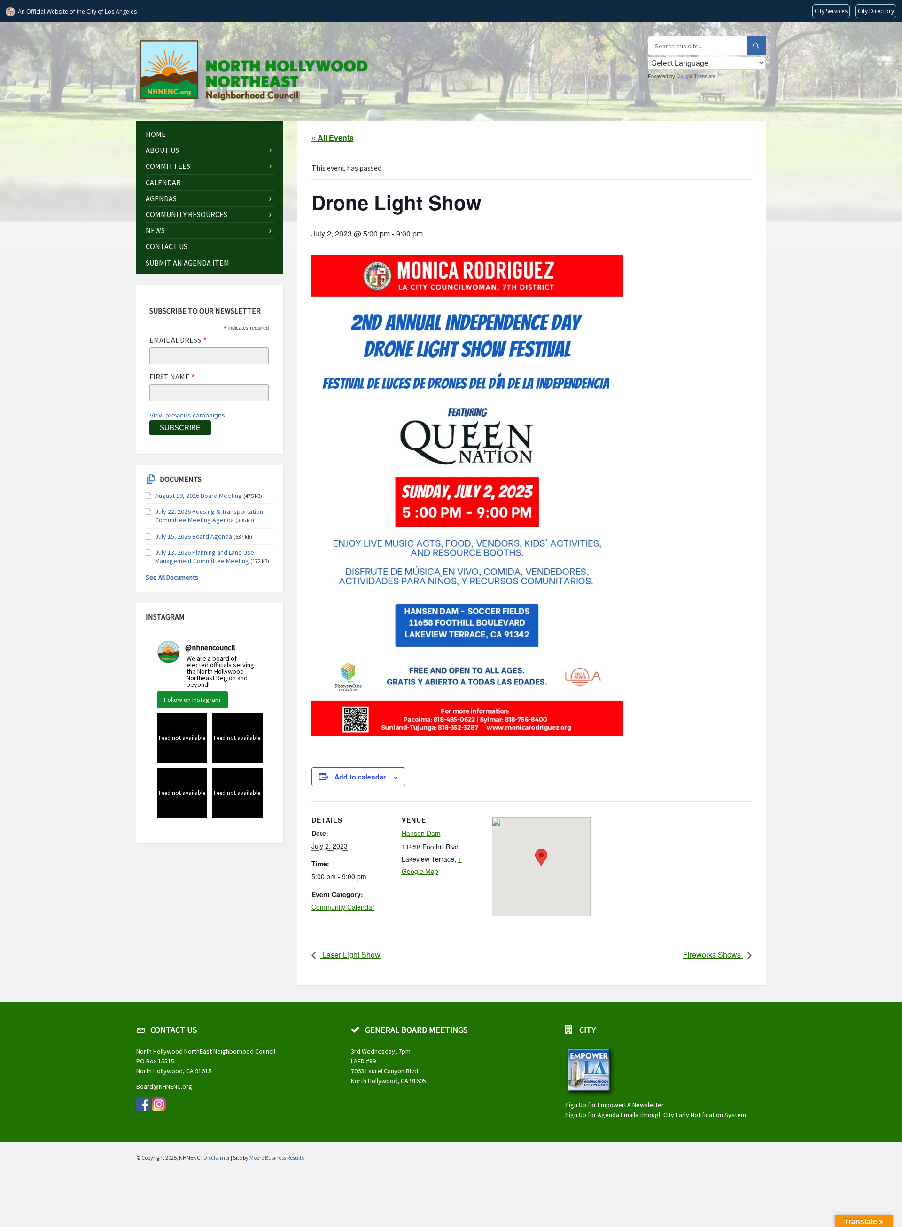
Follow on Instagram (192, 699)
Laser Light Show (350, 954)
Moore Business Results (276, 1157)
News (155, 230)
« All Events (332, 137)
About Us (162, 150)
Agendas (161, 198)
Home (156, 134)
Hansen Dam (421, 833)
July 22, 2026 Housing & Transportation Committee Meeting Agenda (209, 515)
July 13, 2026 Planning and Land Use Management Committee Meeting (204, 556)
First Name (172, 376)
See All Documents (172, 577)
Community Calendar (342, 907)
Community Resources (186, 214)
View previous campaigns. (188, 415)
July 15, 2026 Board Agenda (193, 536)
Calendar (163, 182)
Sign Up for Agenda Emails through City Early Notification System (655, 1114)
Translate (704, 76)
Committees (168, 166)
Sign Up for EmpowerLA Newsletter (614, 1105)
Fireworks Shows (713, 954)
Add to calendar (360, 776)
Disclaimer (216, 1157)
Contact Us (166, 246)
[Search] (756, 45)
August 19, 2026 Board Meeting (198, 495)
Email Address (178, 340)
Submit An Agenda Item (187, 262)
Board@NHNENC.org (164, 1086)
